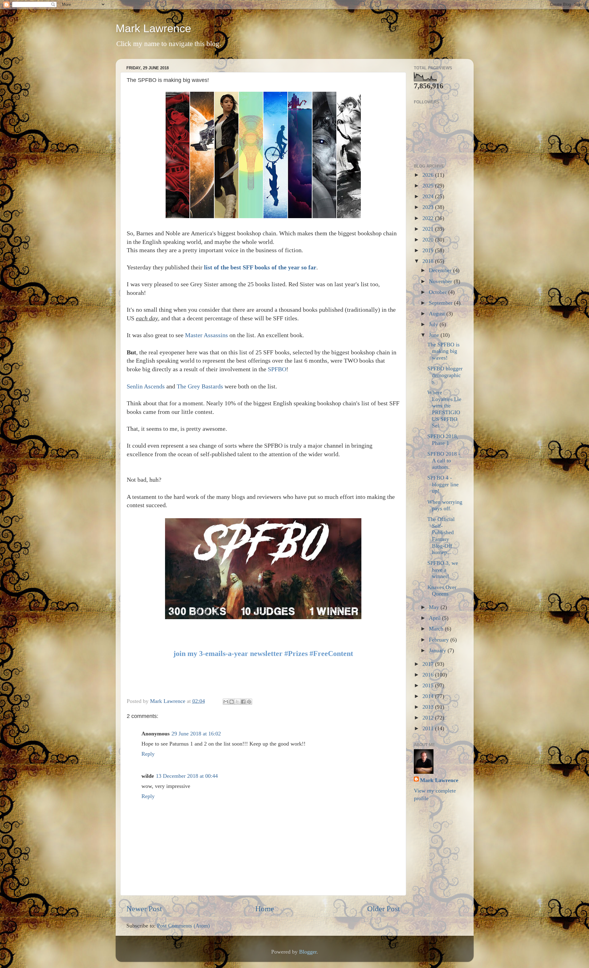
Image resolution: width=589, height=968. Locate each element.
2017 (428, 664)
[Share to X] (237, 702)
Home (264, 908)
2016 (428, 675)
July (434, 324)
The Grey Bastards (200, 386)
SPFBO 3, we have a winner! (442, 569)
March (437, 629)
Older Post (383, 908)
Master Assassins (206, 335)
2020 (428, 240)
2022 (428, 218)
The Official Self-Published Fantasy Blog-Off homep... (441, 535)
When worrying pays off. (444, 505)
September (441, 303)
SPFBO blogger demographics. (445, 375)
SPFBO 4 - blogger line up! (443, 484)
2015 (428, 685)
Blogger (308, 952)
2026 (428, 175)
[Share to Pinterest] (249, 702)
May (435, 607)
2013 (428, 707)
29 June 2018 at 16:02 (196, 734)
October (438, 292)
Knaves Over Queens (441, 590)
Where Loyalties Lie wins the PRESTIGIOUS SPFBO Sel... (444, 409)
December (441, 270)
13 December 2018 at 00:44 (187, 776)
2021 (428, 229)
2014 (428, 696)
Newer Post (144, 908)
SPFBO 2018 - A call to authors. (443, 460)
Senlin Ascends (146, 386)
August (437, 313)
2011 (428, 728)
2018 (428, 261)
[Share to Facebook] (243, 702)
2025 (428, 186)
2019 (428, 250)
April (435, 618)
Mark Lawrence (153, 28)
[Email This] (226, 702)
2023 (428, 207)
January (438, 650)
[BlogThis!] (232, 702)
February (439, 640)
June (435, 335)
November (441, 281)
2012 (428, 718)
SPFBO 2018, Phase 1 (442, 439)
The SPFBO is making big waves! (443, 351)
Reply (148, 754)
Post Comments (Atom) (183, 926)
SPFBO (277, 369)
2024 (428, 196)
